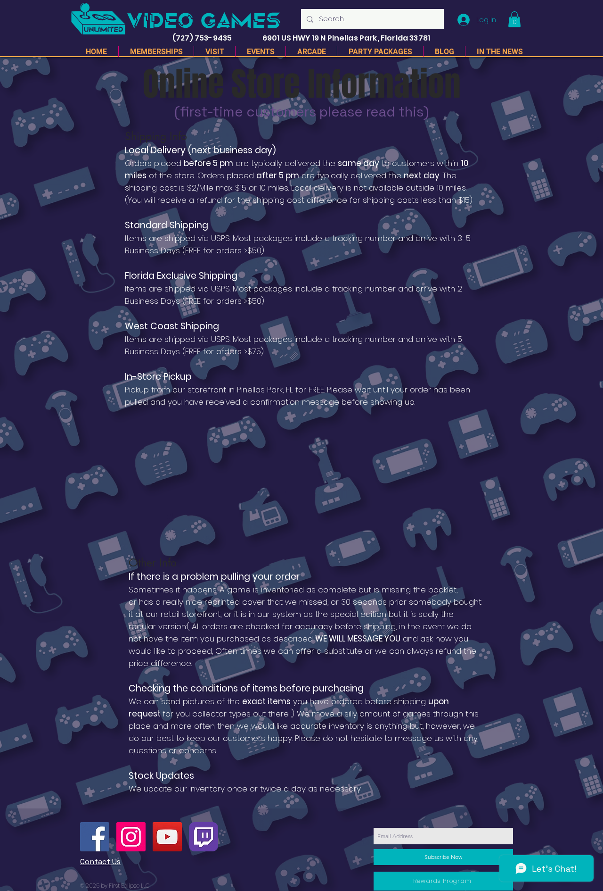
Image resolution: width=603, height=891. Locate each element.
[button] (514, 19)
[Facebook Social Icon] (94, 836)
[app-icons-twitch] (203, 836)
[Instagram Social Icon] (131, 836)
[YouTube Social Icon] (167, 836)
